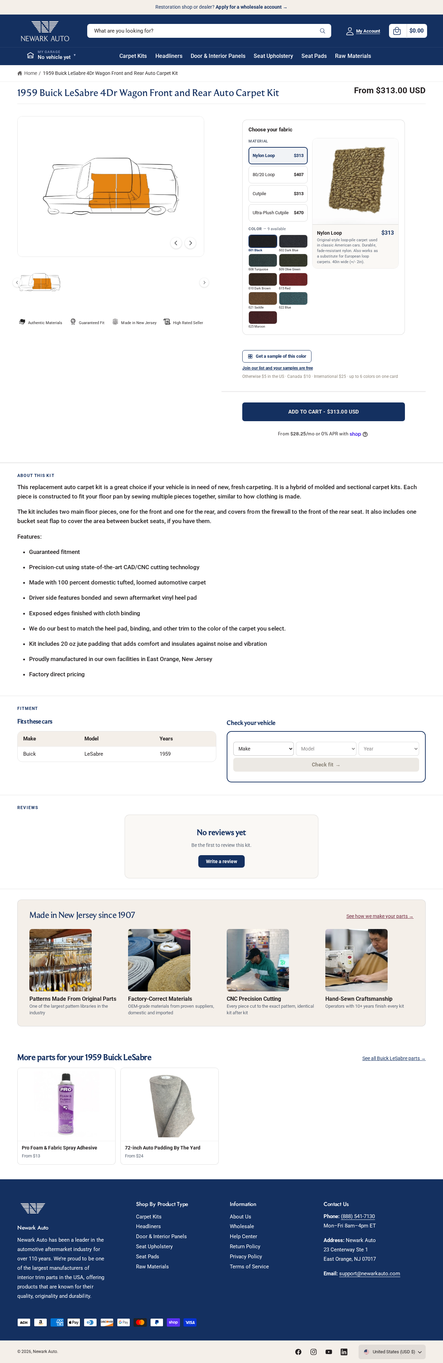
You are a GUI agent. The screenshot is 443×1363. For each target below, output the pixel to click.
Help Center (243, 1236)
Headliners (148, 1226)
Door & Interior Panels (161, 1236)
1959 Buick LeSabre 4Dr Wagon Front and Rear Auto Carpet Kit (110, 73)
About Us (240, 1217)
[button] (408, 31)
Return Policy (245, 1246)
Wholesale (242, 1226)
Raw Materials (152, 1267)
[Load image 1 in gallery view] (39, 282)
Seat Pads (147, 1256)
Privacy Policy (246, 1256)
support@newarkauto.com (369, 1273)
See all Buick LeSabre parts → (394, 1058)
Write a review (221, 861)
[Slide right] (190, 243)
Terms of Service (249, 1267)
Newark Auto (45, 1351)
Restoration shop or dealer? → (221, 7)
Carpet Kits (149, 1217)
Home (30, 73)
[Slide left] (176, 243)
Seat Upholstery (154, 1246)
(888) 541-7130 (358, 1216)
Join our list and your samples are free (277, 368)
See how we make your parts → (380, 916)
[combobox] (209, 31)
